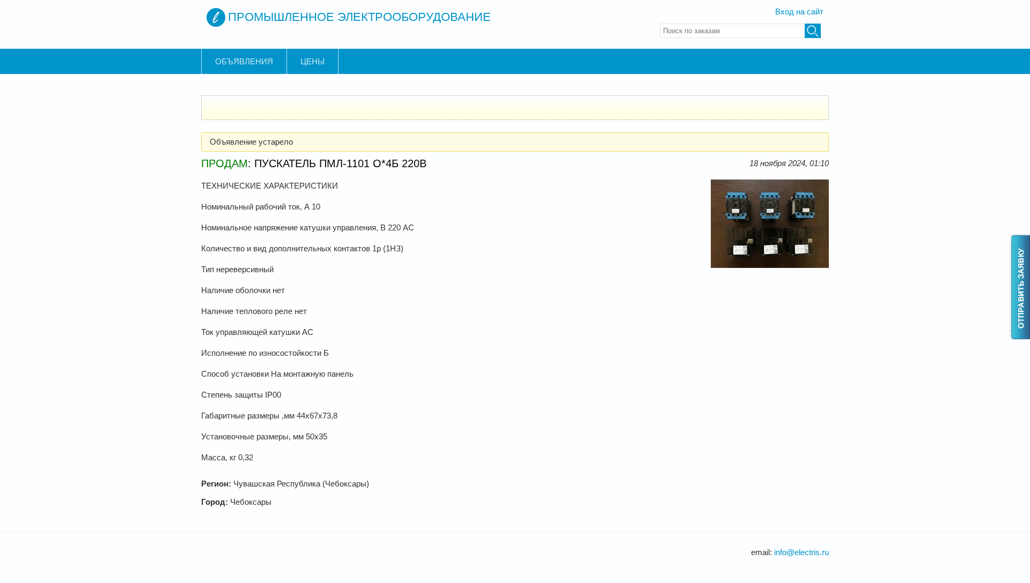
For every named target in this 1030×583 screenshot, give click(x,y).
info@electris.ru (801, 552)
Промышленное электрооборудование (359, 17)
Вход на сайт (799, 11)
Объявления (244, 61)
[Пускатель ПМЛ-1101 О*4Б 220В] (770, 265)
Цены (312, 61)
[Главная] (216, 17)
